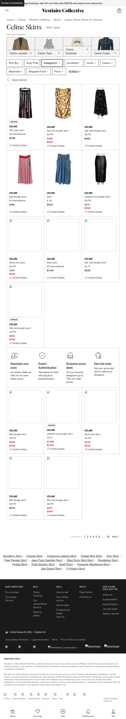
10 (108, 537)
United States (34, 698)
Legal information (40, 639)
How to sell (62, 592)
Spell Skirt (66, 564)
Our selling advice (62, 598)
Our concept (12, 592)
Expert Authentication (47, 365)
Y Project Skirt (75, 569)
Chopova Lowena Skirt (61, 556)
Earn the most (102, 363)
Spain (54, 698)
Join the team (110, 609)
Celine (21, 20)
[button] (119, 10)
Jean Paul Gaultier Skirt (46, 560)
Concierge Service (10, 598)
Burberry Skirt (12, 556)
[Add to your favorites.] (40, 127)
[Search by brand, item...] (6, 10)
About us (107, 594)
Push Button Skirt (43, 564)
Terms (55, 639)
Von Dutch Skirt (51, 569)
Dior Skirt (113, 556)
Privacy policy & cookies (72, 639)
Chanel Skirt (34, 556)
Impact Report (110, 604)
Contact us (85, 597)
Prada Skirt (19, 564)
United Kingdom (19, 698)
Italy (61, 698)
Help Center (85, 592)
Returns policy (37, 613)
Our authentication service (41, 604)
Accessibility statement (17, 639)
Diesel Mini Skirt (91, 556)
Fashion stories (111, 613)
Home (10, 20)
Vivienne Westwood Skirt (93, 564)
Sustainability (110, 599)
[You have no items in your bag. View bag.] (119, 10)
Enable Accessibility (12, 3)
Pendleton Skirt (108, 560)
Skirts (57, 20)
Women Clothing (39, 20)
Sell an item (62, 605)
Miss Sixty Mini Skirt (80, 560)
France (7, 698)
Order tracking (37, 594)
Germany (46, 698)
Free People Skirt (15, 560)
